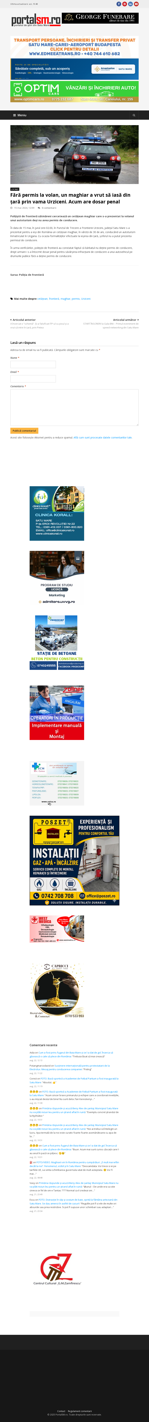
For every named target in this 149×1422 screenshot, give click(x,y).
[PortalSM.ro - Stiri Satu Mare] (36, 25)
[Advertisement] (76, 459)
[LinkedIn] (130, 4)
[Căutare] (134, 115)
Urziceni (85, 298)
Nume (14, 357)
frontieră (54, 298)
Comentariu (18, 386)
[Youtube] (136, 4)
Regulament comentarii (80, 1411)
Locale (15, 189)
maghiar (65, 298)
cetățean (42, 298)
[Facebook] (118, 4)
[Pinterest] (124, 4)
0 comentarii (49, 207)
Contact (61, 1411)
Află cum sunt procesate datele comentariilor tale (103, 437)
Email (14, 372)
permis (76, 298)
